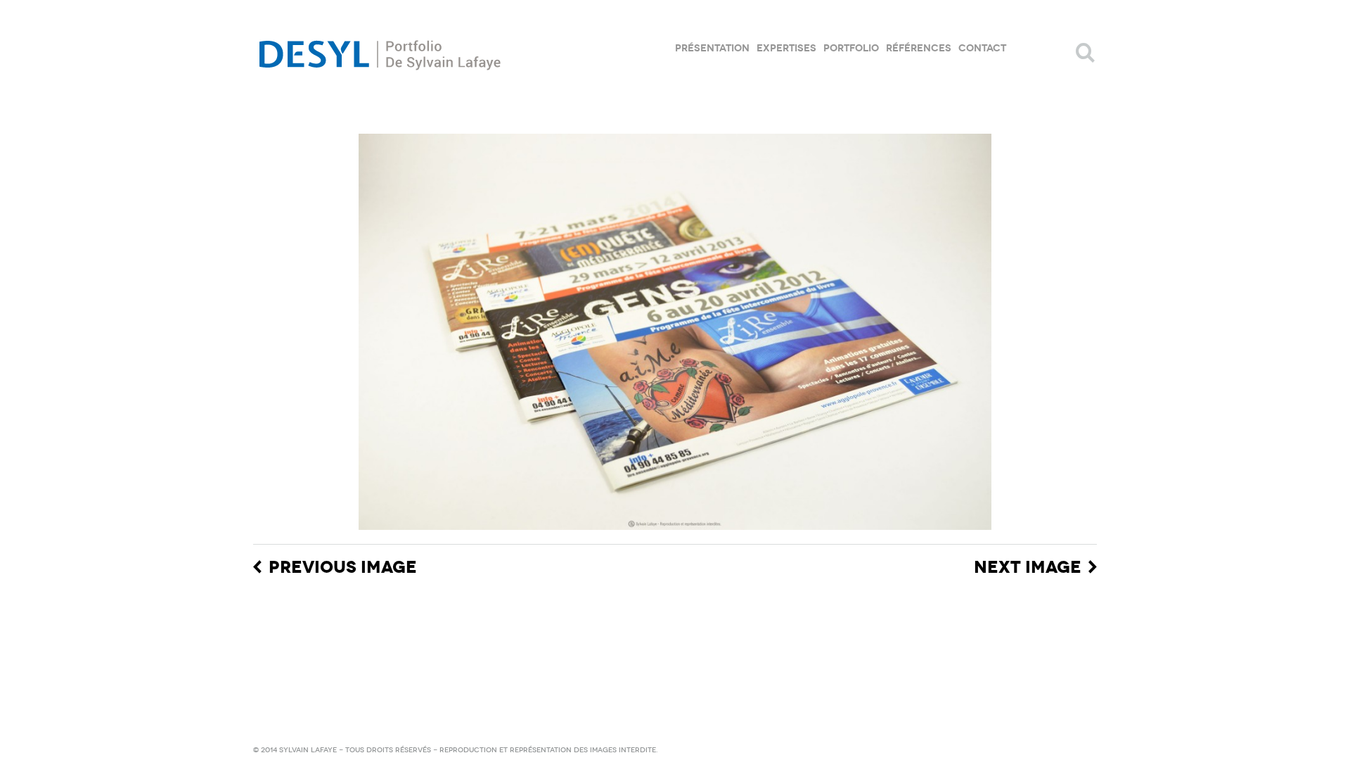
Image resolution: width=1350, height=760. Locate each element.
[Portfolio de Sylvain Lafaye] (379, 53)
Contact (982, 48)
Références (918, 48)
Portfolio (851, 48)
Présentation (712, 48)
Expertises (786, 48)
